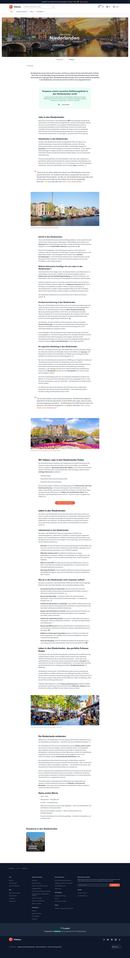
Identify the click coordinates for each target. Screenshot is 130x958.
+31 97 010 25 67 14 (82, 893)
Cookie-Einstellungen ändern (54, 947)
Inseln (74, 165)
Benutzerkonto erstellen (60, 901)
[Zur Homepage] (15, 939)
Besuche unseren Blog (14, 893)
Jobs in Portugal (13, 883)
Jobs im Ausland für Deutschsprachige (41, 891)
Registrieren (115, 885)
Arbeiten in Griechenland (38, 901)
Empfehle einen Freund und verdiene (63, 883)
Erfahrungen (12, 898)
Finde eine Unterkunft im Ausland (40, 885)
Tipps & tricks (12, 901)
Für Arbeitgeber (35, 916)
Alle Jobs (11, 880)
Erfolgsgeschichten (36, 888)
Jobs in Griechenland (14, 885)
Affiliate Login (58, 888)
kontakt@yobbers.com (83, 895)
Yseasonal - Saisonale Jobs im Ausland (64, 908)
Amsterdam (41, 148)
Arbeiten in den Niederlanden (65, 503)
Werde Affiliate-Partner (60, 885)
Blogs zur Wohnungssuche (69, 684)
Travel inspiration (13, 895)
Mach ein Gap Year (36, 883)
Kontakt (56, 898)
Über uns (34, 910)
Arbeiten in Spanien (36, 903)
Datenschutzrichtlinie (41, 947)
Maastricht (41, 244)
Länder (17, 868)
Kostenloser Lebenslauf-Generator (63, 880)
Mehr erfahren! (84, 2)
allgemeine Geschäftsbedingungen (26, 947)
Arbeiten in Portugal (36, 898)
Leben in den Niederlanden (71, 182)
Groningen (84, 352)
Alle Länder (34, 880)
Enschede (83, 661)
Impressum (34, 919)
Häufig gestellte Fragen (60, 895)
